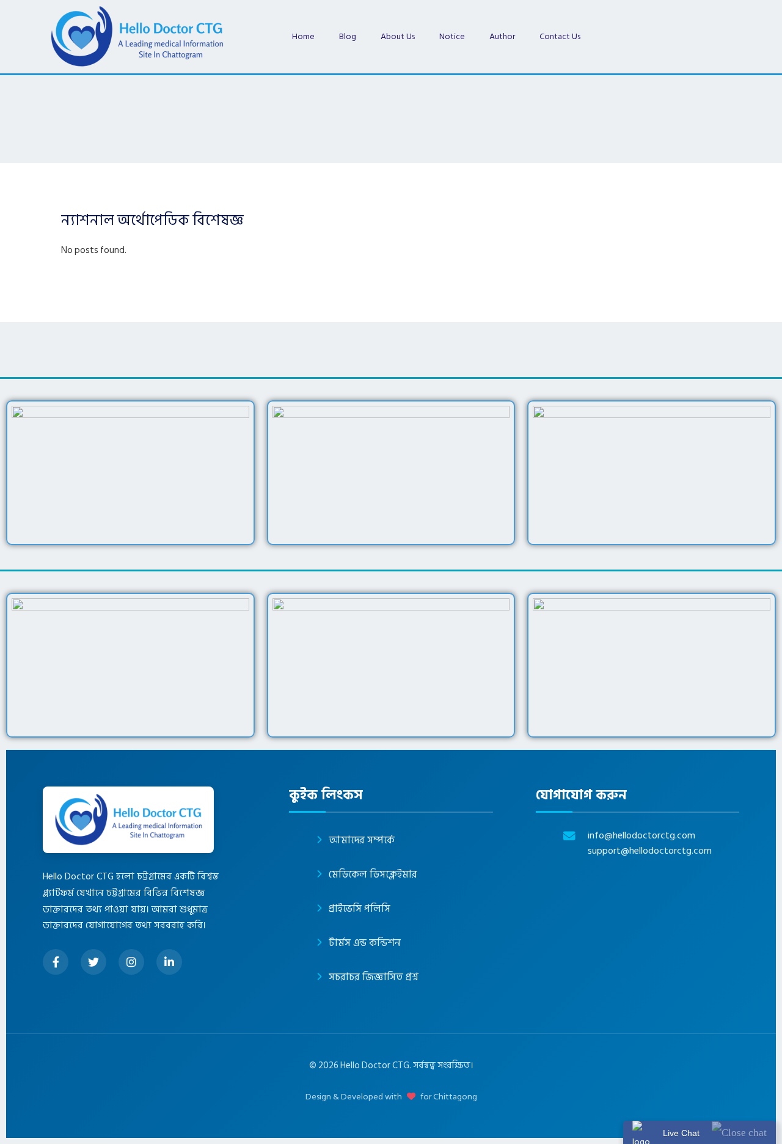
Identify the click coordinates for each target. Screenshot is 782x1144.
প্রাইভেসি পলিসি (359, 909)
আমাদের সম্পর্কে (362, 840)
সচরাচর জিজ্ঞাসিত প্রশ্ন (373, 977)
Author (502, 36)
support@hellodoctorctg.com (650, 851)
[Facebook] (55, 962)
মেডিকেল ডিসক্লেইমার (373, 874)
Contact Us (559, 36)
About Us (398, 36)
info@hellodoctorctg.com (641, 835)
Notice (452, 36)
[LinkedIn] (169, 962)
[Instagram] (131, 962)
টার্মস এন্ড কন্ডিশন (365, 943)
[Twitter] (93, 962)
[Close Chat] (739, 1132)
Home (303, 36)
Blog (347, 36)
